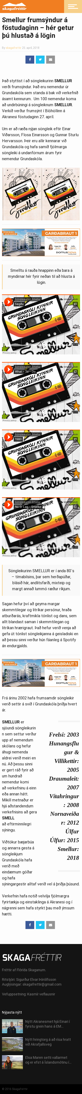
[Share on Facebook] (29, 60)
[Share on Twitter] (40, 60)
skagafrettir (13, 47)
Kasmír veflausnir (41, 994)
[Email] (50, 60)
